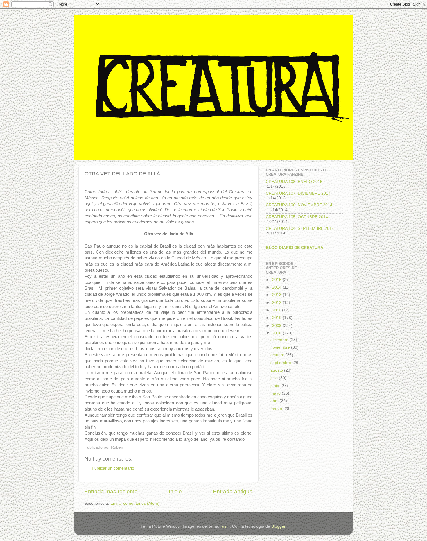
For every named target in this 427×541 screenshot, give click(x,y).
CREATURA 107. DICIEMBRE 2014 (298, 193)
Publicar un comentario (113, 468)
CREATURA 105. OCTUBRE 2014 (297, 217)
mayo (276, 393)
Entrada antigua (233, 491)
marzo (276, 408)
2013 (277, 295)
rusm (225, 526)
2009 (277, 325)
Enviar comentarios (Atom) (134, 503)
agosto (277, 370)
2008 (277, 333)
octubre (278, 355)
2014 (277, 287)
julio (274, 378)
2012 (277, 302)
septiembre (281, 363)
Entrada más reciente (111, 491)
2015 (277, 279)
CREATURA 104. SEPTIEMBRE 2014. (300, 228)
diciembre (280, 340)
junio (275, 386)
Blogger (278, 526)
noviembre (280, 347)
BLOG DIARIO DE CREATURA (294, 248)
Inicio (175, 491)
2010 (277, 318)
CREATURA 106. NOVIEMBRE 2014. (299, 205)
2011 (277, 310)
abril (274, 401)
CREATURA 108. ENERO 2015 (294, 182)
